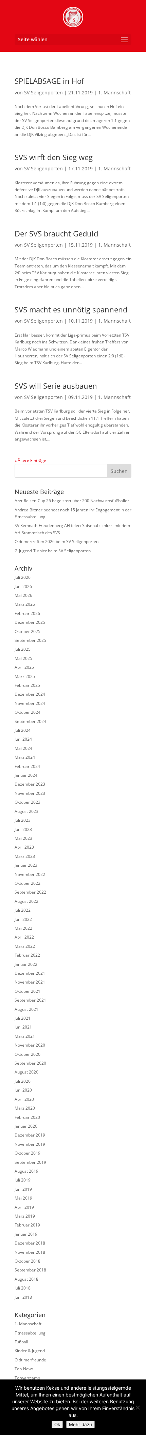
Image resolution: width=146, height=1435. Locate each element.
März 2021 (25, 1036)
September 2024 (30, 721)
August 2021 (26, 1009)
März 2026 (25, 604)
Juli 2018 (23, 1288)
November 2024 (30, 703)
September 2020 (30, 1063)
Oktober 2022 (27, 883)
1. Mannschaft (114, 92)
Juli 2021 (23, 1018)
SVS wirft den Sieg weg (54, 157)
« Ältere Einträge (30, 460)
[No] (137, 1407)
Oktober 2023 (27, 802)
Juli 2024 (23, 730)
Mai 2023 (23, 838)
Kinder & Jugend (30, 1351)
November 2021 (30, 982)
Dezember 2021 (30, 973)
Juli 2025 (23, 649)
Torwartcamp (27, 1378)
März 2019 (25, 1216)
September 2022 (30, 892)
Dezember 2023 (30, 784)
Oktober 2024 (27, 712)
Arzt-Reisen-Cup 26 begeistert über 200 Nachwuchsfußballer (72, 501)
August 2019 (26, 1171)
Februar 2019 (27, 1225)
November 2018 (30, 1252)
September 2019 (30, 1162)
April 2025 (24, 667)
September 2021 (30, 1000)
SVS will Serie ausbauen (56, 386)
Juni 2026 (23, 586)
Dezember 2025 (30, 622)
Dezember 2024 (30, 694)
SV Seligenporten (43, 92)
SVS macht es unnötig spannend (71, 309)
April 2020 (24, 1099)
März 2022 (25, 946)
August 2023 (26, 811)
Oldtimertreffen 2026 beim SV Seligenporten (56, 541)
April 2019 (24, 1207)
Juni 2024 (23, 739)
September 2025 (30, 640)
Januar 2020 (26, 1126)
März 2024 (25, 757)
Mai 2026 (23, 595)
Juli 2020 (23, 1081)
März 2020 (25, 1108)
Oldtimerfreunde (30, 1360)
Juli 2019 (23, 1180)
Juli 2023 (23, 820)
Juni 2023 (23, 829)
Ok (57, 1424)
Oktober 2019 (27, 1153)
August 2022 (26, 901)
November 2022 (30, 874)
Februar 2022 (27, 955)
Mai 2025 (23, 658)
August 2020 (26, 1072)
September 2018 (30, 1270)
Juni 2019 (23, 1189)
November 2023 (30, 793)
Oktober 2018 (27, 1261)
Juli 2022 (23, 910)
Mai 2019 (23, 1198)
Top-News (24, 1369)
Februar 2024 (27, 766)
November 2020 (30, 1045)
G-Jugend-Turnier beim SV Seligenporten (53, 551)
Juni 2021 (23, 1027)
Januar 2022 (26, 964)
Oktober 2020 (27, 1054)
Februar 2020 (27, 1117)
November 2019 (30, 1144)
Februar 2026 (27, 613)
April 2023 (24, 847)
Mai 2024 (23, 748)
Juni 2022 (23, 919)
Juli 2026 (23, 577)
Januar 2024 (26, 775)
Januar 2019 (26, 1234)
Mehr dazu (80, 1424)
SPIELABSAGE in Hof (49, 81)
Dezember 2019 (30, 1135)
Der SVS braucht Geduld (56, 233)
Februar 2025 (27, 685)
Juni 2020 (23, 1090)
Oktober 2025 (27, 631)
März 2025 (25, 676)
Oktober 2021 (27, 991)
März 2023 (25, 856)
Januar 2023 (26, 865)
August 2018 (26, 1279)
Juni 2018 (23, 1297)
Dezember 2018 (30, 1243)
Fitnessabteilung (30, 1333)
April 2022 (24, 937)
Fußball (21, 1342)
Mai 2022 (23, 928)
